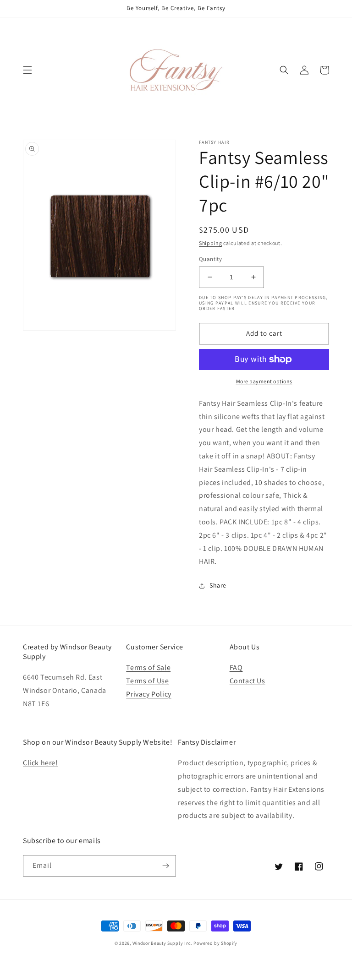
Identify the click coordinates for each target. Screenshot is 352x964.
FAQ (236, 667)
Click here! (40, 763)
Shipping (210, 243)
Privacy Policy (148, 694)
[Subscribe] (165, 866)
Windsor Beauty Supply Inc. (162, 943)
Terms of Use (147, 681)
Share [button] (217, 585)
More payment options (264, 381)
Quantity (210, 259)
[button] (27, 70)
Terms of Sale (148, 667)
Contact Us (247, 681)
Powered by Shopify (215, 943)
